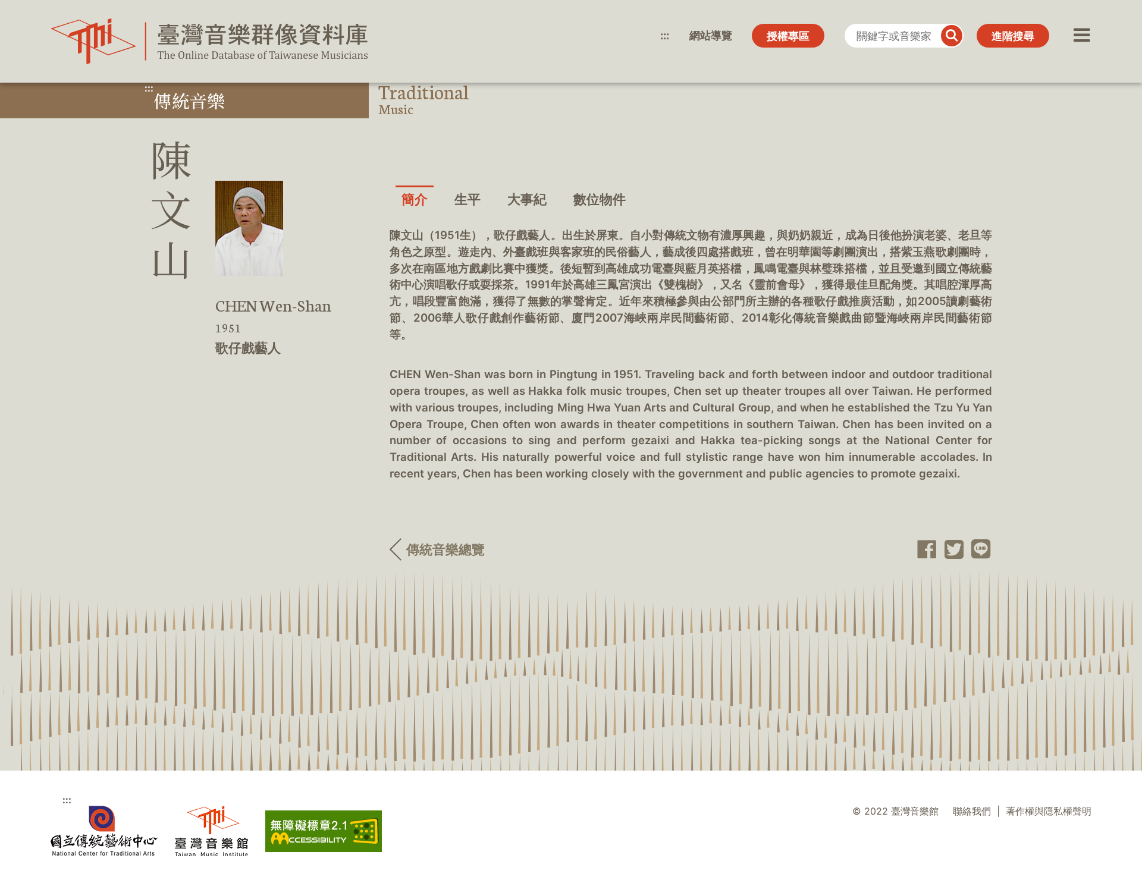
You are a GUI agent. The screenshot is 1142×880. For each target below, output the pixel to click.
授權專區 (788, 36)
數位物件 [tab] (599, 199)
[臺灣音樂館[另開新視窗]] (211, 831)
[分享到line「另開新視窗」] (978, 549)
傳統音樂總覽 (445, 549)
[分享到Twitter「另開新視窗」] (950, 549)
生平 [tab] (467, 199)
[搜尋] (951, 35)
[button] (1080, 36)
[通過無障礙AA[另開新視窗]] (323, 831)
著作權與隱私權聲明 (1048, 811)
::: (664, 35)
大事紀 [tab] (527, 199)
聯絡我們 (972, 811)
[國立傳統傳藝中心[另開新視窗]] (104, 831)
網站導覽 (710, 35)
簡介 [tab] (414, 199)
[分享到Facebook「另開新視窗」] (923, 549)
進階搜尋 (1013, 36)
